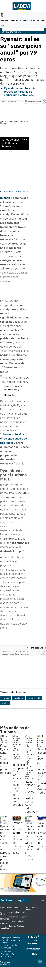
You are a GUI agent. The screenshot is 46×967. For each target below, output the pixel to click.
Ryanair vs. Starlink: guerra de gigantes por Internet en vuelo (18, 838)
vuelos (5, 703)
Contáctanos (33, 948)
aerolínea (18, 698)
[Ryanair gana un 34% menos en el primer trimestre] (4, 741)
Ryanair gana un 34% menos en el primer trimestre (6, 760)
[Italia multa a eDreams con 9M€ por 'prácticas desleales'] (41, 818)
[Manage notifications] (40, 961)
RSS (34, 954)
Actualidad (5, 907)
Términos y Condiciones (5, 963)
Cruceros (12, 916)
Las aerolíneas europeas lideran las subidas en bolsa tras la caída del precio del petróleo (19, 783)
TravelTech (5, 928)
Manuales (24, 20)
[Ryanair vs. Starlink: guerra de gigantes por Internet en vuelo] (17, 818)
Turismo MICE (34, 698)
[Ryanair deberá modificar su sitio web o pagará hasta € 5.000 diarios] (29, 820)
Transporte (13, 907)
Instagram (21, 916)
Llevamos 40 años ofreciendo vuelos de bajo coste (13, 438)
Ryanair (5, 198)
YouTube (20, 926)
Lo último (14, 20)
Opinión (11, 921)
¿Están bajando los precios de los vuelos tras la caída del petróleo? (31, 796)
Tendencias (13, 912)
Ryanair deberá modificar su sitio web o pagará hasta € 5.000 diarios (31, 842)
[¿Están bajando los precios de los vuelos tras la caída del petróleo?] (29, 757)
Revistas (12, 926)
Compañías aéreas (11, 32)
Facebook (21, 912)
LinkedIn (21, 921)
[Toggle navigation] (5, 15)
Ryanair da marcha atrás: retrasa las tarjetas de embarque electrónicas (20, 91)
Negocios (35, 20)
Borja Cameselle (17, 191)
